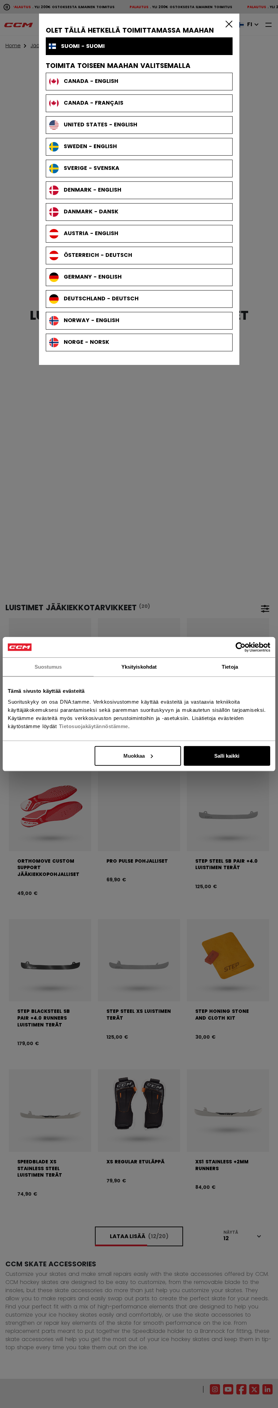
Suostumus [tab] (48, 667)
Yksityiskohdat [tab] (139, 667)
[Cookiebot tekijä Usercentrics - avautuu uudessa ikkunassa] (240, 647)
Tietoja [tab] (230, 667)
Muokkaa (134, 755)
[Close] (227, 24)
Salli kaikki (226, 755)
